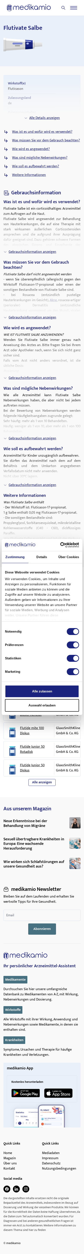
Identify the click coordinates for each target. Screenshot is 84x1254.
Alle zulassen (42, 691)
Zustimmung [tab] (15, 557)
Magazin (9, 1158)
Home (7, 1153)
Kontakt (9, 1168)
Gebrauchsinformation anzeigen (32, 252)
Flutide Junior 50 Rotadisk (32, 749)
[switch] (73, 644)
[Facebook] (6, 1189)
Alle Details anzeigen (44, 118)
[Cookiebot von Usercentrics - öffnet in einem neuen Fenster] (60, 545)
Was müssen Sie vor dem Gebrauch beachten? (46, 140)
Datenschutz (51, 1163)
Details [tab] (41, 557)
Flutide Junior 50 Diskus (32, 768)
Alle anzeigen (42, 782)
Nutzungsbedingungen (59, 1168)
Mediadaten (51, 1153)
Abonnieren (42, 929)
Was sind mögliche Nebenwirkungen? (39, 157)
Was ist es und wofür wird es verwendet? (42, 132)
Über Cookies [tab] (68, 557)
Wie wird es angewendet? (31, 149)
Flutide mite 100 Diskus (32, 731)
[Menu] (73, 8)
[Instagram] (25, 1189)
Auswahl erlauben (42, 705)
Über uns (10, 1163)
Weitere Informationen (29, 175)
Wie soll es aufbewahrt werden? (35, 166)
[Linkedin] (16, 1189)
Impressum (50, 1158)
